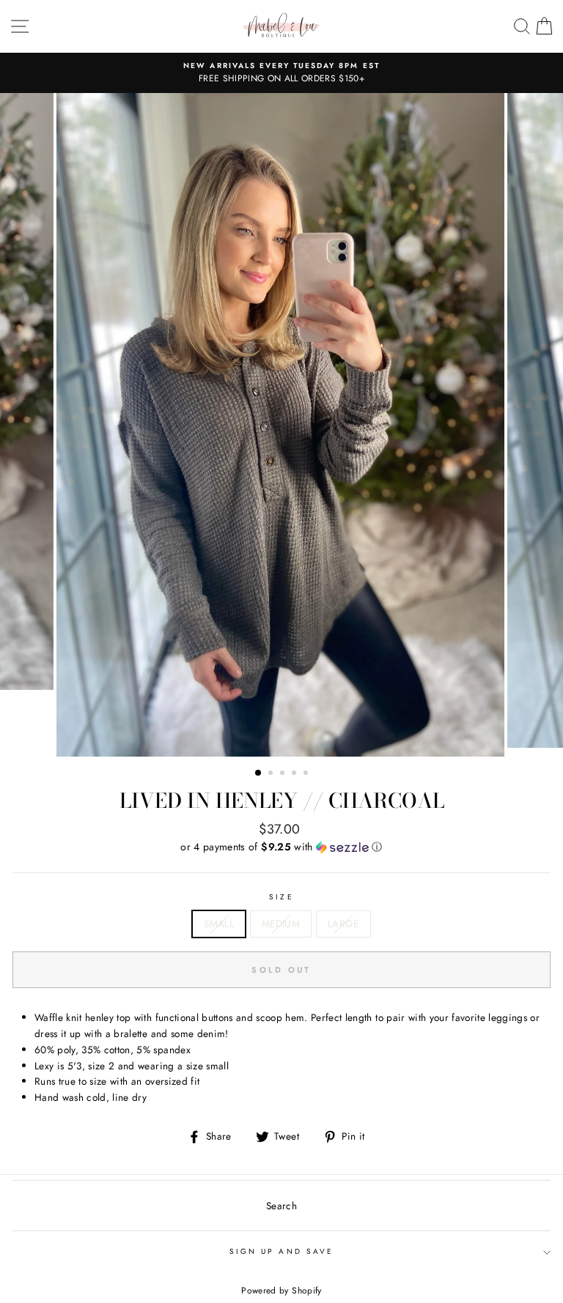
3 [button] (283, 774)
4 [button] (295, 774)
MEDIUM (281, 923)
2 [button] (272, 774)
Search (281, 1205)
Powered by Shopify (281, 1290)
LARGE (343, 923)
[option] (281, 73)
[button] (281, 846)
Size (281, 896)
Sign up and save (281, 1251)
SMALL (219, 923)
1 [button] (258, 773)
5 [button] (307, 774)
